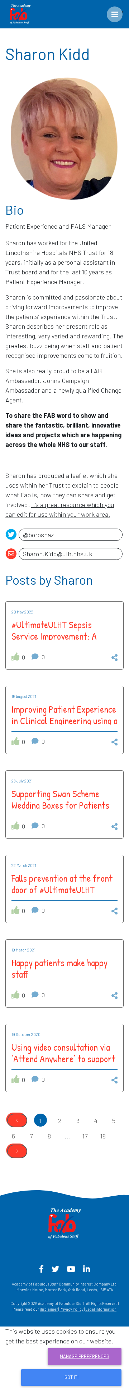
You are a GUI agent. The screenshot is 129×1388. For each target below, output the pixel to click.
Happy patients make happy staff (59, 968)
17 (84, 1136)
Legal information (100, 1309)
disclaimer (49, 1309)
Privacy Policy (71, 1309)
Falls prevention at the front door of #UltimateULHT (62, 884)
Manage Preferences (84, 1356)
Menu (120, 11)
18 (103, 1136)
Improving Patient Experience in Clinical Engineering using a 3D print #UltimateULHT (64, 721)
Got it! (71, 1377)
